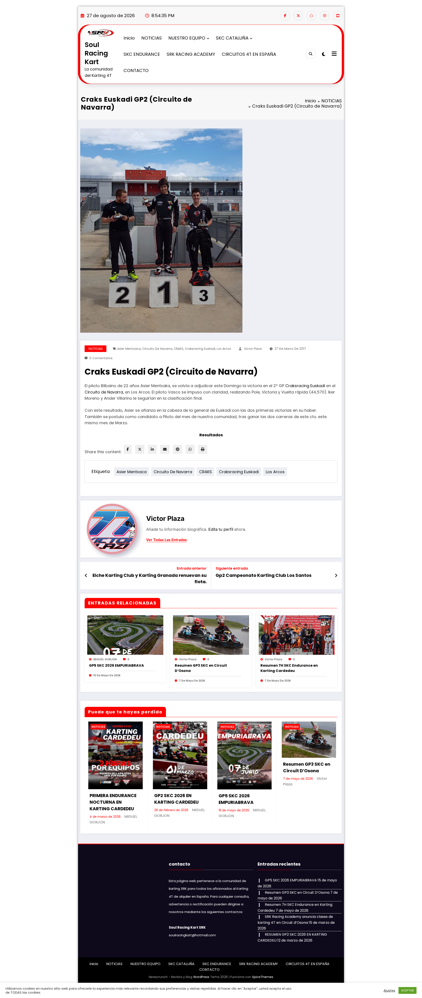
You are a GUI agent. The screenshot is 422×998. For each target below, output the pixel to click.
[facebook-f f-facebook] (285, 15)
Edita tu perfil (220, 529)
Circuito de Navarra (104, 392)
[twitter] (139, 449)
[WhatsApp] (190, 449)
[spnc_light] (323, 54)
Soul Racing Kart (96, 53)
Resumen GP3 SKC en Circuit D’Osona (201, 668)
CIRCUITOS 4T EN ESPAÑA (249, 54)
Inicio (129, 38)
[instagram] (324, 15)
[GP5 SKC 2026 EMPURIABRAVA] (125, 634)
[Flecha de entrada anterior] (86, 575)
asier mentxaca (129, 349)
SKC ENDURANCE (142, 54)
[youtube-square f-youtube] (337, 15)
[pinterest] (177, 449)
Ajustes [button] (389, 991)
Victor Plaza (253, 349)
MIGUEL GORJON (105, 659)
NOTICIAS (151, 38)
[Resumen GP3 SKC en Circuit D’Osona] (211, 634)
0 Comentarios (101, 358)
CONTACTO (136, 70)
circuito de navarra (157, 349)
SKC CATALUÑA (232, 38)
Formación (288, 727)
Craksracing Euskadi (305, 385)
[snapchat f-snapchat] (311, 15)
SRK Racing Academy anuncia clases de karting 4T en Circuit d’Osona (303, 806)
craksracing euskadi (200, 349)
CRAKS (178, 349)
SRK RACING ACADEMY (191, 54)
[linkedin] (152, 449)
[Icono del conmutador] (334, 54)
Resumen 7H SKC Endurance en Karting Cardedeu (289, 668)
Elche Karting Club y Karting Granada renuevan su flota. (150, 578)
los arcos (224, 349)
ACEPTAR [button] (407, 990)
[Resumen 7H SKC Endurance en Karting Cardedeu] (297, 634)
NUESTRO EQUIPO (186, 38)
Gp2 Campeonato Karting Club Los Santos (263, 575)
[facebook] (128, 449)
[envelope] (164, 449)
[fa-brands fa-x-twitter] (298, 15)
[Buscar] (310, 54)
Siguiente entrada (232, 568)
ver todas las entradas (166, 540)
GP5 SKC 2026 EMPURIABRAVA (116, 665)
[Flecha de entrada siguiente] (336, 575)
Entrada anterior (192, 568)
